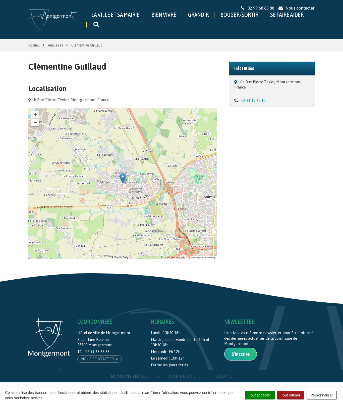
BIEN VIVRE (163, 14)
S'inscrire (241, 354)
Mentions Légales (130, 376)
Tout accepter (260, 395)
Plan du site (182, 376)
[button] (123, 178)
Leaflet (196, 257)
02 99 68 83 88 (97, 351)
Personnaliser (321, 395)
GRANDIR (198, 14)
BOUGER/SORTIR (239, 14)
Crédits (223, 376)
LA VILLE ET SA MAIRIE (115, 14)
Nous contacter (98, 359)
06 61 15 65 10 (253, 100)
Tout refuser (290, 395)
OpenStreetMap (208, 257)
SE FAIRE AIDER (287, 14)
